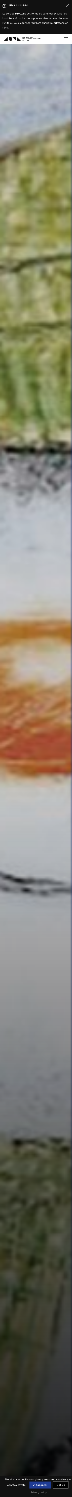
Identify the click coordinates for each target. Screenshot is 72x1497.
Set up (61, 1485)
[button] (66, 39)
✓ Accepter (40, 1485)
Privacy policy (39, 1492)
